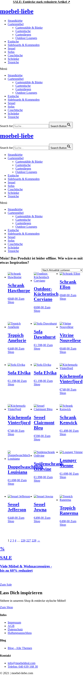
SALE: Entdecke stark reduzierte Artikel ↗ (41, 1)
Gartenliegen (23, 34)
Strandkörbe (15, 20)
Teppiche (13, 62)
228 (34, 540)
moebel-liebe (16, 11)
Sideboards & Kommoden (24, 45)
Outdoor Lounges (26, 38)
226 (23, 540)
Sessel (11, 48)
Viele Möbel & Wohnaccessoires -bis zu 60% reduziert (26, 568)
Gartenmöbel (16, 24)
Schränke (13, 58)
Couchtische (15, 55)
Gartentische (23, 31)
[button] (41, 69)
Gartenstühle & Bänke (29, 27)
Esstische (13, 41)
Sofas (11, 52)
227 (28, 540)
